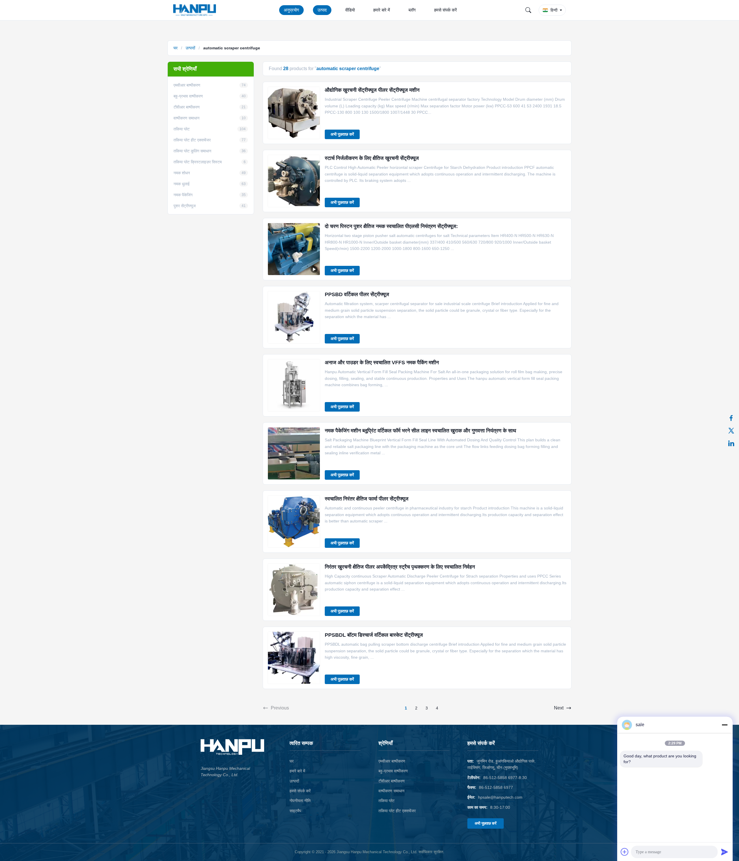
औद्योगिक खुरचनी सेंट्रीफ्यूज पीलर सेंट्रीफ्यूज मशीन (372, 90)
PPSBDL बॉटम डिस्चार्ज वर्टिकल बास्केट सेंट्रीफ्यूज (374, 635)
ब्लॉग (412, 10)
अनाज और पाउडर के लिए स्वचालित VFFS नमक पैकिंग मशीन (382, 362)
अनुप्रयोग (291, 10)
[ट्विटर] (731, 430)
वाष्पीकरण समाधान (391, 791)
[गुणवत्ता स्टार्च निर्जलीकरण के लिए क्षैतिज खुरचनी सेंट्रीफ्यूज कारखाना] (294, 181)
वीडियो (350, 10)
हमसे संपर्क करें (445, 10)
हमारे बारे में (381, 10)
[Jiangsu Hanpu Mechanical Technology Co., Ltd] (195, 10)
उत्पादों (190, 48)
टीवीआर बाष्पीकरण (391, 781)
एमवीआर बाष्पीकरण (391, 761)
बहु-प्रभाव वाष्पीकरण (393, 771)
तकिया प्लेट (386, 800)
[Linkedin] (731, 443)
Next (558, 707)
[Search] (528, 10)
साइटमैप (295, 810)
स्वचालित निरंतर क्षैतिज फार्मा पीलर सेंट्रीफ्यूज (366, 499)
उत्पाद (322, 10)
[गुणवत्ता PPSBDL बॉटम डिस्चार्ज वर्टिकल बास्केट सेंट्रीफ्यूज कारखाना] (294, 658)
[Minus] (724, 724)
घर (175, 48)
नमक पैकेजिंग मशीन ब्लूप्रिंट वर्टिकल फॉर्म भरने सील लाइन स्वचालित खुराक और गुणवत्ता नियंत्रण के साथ (420, 431)
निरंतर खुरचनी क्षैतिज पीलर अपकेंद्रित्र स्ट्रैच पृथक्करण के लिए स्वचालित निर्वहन (400, 567)
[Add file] (625, 851)
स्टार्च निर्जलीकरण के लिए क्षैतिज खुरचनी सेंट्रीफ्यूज (372, 158)
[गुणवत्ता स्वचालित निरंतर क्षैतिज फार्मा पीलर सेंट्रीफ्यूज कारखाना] (294, 521)
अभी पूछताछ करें (342, 134)
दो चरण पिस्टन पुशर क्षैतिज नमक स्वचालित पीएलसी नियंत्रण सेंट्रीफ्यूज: (391, 226)
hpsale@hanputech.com (500, 797)
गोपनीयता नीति (300, 800)
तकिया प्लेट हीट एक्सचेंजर (397, 810)
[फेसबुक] (731, 418)
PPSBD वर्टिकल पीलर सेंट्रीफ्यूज (357, 294)
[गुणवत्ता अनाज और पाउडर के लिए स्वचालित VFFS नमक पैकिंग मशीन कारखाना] (294, 385)
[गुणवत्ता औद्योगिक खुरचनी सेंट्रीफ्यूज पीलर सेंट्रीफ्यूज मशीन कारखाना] (294, 113)
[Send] (724, 851)
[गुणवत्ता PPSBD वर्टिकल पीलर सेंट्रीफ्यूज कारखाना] (294, 317)
